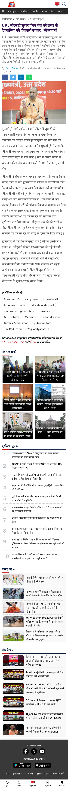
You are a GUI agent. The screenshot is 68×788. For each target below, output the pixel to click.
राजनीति (34, 11)
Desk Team (12, 68)
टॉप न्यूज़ (11, 11)
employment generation (19, 311)
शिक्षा (52, 11)
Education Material (42, 305)
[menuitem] (12, 11)
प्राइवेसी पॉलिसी (43, 773)
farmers (45, 311)
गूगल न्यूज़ (6, 342)
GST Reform (11, 317)
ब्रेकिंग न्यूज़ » (10, 446)
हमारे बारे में (17, 773)
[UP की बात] (11, 7)
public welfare (42, 323)
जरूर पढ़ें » (8, 569)
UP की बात (23, 11)
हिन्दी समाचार (7, 19)
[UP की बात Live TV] (57, 5)
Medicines (31, 317)
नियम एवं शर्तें (58, 773)
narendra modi (52, 317)
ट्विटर (33, 342)
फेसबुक (15, 342)
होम (7, 773)
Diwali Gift (51, 299)
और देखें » (8, 650)
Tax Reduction (13, 329)
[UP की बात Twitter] (34, 754)
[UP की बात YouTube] (42, 754)
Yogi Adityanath (36, 329)
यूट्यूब (23, 342)
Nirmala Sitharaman (16, 323)
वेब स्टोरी (61, 11)
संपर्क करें (29, 773)
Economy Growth (14, 305)
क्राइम (44, 11)
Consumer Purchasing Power (22, 299)
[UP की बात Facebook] (26, 754)
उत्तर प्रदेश (20, 19)
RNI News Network (30, 68)
